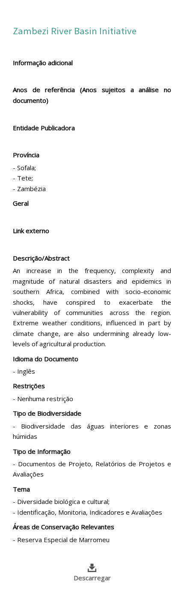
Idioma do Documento (45, 358)
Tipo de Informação (42, 451)
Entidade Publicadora (44, 127)
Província (26, 154)
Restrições (29, 385)
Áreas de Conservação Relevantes (63, 526)
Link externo (31, 230)
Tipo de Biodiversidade (47, 413)
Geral (21, 203)
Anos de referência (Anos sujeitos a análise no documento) (92, 94)
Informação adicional (43, 62)
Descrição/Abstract (41, 258)
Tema (21, 489)
